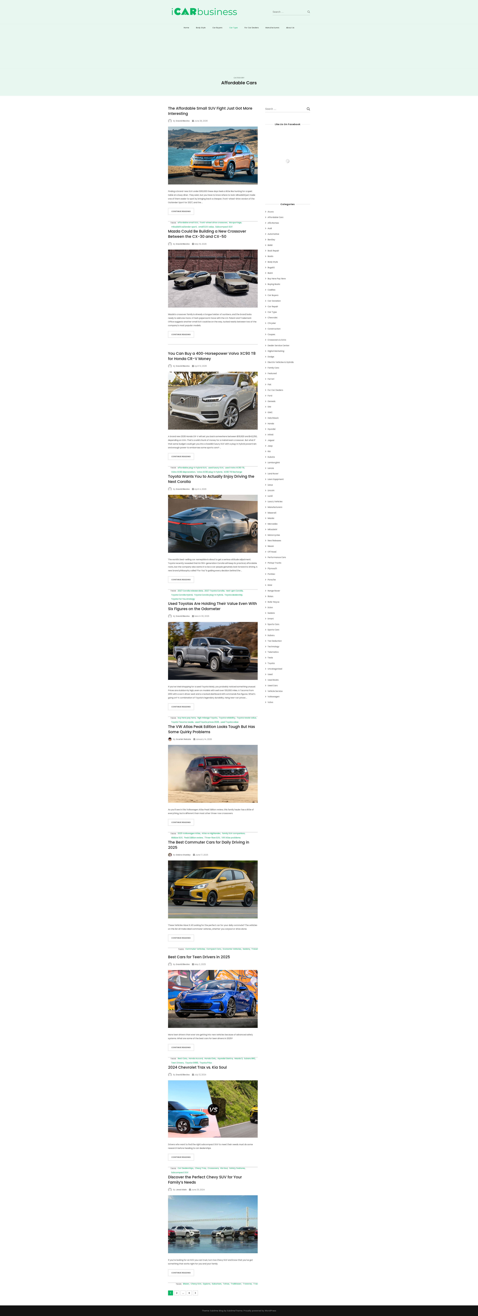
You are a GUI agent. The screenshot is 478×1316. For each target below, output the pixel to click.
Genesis (271, 401)
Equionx (206, 1284)
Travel (254, 949)
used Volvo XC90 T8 (234, 467)
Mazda (271, 518)
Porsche (272, 579)
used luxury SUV (215, 467)
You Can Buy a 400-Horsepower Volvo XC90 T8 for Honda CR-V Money (212, 356)
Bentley (271, 239)
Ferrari (271, 379)
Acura (270, 211)
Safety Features (237, 1168)
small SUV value (206, 227)
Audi (270, 228)
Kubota (271, 457)
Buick (270, 273)
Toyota (271, 663)
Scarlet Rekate (183, 739)
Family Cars (273, 367)
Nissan (271, 546)
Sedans (246, 949)
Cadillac (271, 289)
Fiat (269, 384)
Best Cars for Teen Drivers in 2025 (199, 957)
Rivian (270, 596)
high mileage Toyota (207, 718)
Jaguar (271, 440)
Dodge (271, 356)
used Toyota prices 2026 (207, 722)
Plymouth (272, 568)
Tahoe (226, 1284)
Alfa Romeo (273, 222)
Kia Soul (224, 1168)
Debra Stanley (183, 854)
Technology (273, 646)
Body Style (201, 27)
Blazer (186, 1284)
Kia (269, 451)
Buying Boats (274, 284)
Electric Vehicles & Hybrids (281, 362)
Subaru (271, 635)
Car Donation (274, 300)
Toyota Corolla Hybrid (182, 595)
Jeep (270, 445)
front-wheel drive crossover (213, 222)
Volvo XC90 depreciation (183, 472)
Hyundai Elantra (225, 1058)
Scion (270, 607)
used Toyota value (229, 722)
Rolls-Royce (273, 602)
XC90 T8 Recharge (233, 472)
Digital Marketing (276, 351)
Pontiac (271, 574)
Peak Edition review (193, 837)
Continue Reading (181, 211)
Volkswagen (273, 696)
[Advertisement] (239, 49)
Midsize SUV (176, 837)
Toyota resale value (246, 718)
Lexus (270, 484)
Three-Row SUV (212, 837)
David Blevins (183, 120)
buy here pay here (187, 718)
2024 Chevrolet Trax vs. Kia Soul (197, 1067)
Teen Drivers (177, 1063)
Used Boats (273, 679)
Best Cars (182, 1058)
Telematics (273, 652)
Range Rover (274, 590)
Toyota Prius (206, 1063)
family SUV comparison (233, 833)
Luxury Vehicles (275, 501)
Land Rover (273, 473)
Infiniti (270, 434)
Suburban (216, 1284)
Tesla (270, 657)
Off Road (272, 551)
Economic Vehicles (232, 949)
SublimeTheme (234, 1310)
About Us (290, 27)
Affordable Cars (275, 217)
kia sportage (235, 222)
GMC (270, 412)
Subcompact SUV (224, 227)
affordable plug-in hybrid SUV (192, 467)
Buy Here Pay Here (277, 278)
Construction (274, 328)
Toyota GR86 (191, 1063)
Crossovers (213, 1168)
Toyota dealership (233, 595)
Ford (270, 395)
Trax (255, 1284)
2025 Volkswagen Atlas (189, 833)
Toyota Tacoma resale (182, 722)
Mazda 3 (238, 1058)
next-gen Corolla (234, 591)
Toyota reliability (227, 718)
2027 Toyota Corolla (214, 591)
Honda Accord (196, 1058)
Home (186, 27)
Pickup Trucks (274, 562)
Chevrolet (272, 317)
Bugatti (271, 267)
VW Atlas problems (231, 837)
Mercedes (272, 523)
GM (269, 406)
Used (270, 674)
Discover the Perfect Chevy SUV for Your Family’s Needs (205, 1179)
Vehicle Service (275, 691)
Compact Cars (214, 949)
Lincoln (271, 490)
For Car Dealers (252, 27)
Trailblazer (236, 1284)
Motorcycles (274, 535)
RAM (270, 585)
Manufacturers (272, 27)
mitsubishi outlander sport (184, 227)
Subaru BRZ (249, 1058)
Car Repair (273, 306)
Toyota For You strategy (183, 599)
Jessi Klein (181, 1189)
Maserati (272, 512)
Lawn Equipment (276, 479)
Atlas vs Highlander (211, 833)
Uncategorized (275, 668)
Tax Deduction (275, 641)
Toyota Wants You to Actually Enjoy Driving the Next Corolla (211, 479)
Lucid (270, 496)
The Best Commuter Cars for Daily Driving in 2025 (208, 845)
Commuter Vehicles (195, 949)
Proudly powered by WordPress (259, 1310)
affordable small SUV (188, 222)
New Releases (274, 540)
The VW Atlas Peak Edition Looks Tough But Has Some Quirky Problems (211, 729)
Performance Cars (277, 557)
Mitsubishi (272, 529)
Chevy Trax (200, 1168)
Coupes (271, 334)
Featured (272, 373)
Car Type (233, 27)
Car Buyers (217, 27)
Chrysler (272, 323)
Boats (270, 256)
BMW (270, 245)
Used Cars (273, 685)
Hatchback (273, 418)
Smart (271, 618)
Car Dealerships (185, 1168)
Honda (271, 423)
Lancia (271, 468)
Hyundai (271, 429)
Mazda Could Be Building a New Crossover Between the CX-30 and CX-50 (207, 234)
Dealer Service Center (278, 345)
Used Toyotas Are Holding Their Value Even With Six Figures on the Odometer (212, 606)
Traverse (247, 1284)
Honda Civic (210, 1058)
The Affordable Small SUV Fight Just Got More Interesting (210, 111)
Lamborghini (274, 462)
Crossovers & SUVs (277, 339)
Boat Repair (273, 250)
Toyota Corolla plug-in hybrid (208, 595)
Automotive (273, 234)
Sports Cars (273, 624)
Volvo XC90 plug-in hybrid (209, 472)
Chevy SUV (196, 1284)
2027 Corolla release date (190, 591)
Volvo (270, 702)
